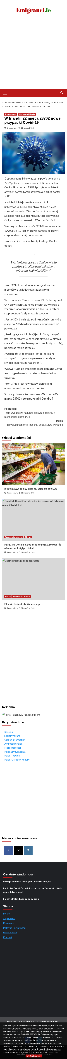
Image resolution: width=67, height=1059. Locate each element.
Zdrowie (28, 537)
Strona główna (13, 394)
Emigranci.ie (12, 128)
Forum (6, 913)
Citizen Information (14, 739)
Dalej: (35, 422)
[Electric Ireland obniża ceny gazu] (33, 579)
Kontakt (7, 937)
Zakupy (28, 481)
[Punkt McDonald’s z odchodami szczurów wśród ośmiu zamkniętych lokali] (33, 520)
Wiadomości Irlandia (27, 114)
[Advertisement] (33, 54)
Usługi (8, 596)
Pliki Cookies (10, 932)
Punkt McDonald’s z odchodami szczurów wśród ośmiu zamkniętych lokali (32, 890)
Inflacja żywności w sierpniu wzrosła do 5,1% (30, 488)
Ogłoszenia (9, 918)
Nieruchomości (12, 747)
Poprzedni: (29, 413)
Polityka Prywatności (14, 927)
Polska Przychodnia (15, 751)
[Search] (62, 92)
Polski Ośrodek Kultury (16, 759)
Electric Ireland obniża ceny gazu (23, 604)
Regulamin (8, 922)
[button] (5, 92)
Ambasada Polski (13, 743)
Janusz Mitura (12, 493)
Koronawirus (10, 114)
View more (53, 1052)
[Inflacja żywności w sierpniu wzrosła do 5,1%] (33, 464)
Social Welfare (12, 735)
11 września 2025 (27, 493)
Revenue (8, 731)
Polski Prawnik (12, 755)
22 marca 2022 (27, 128)
